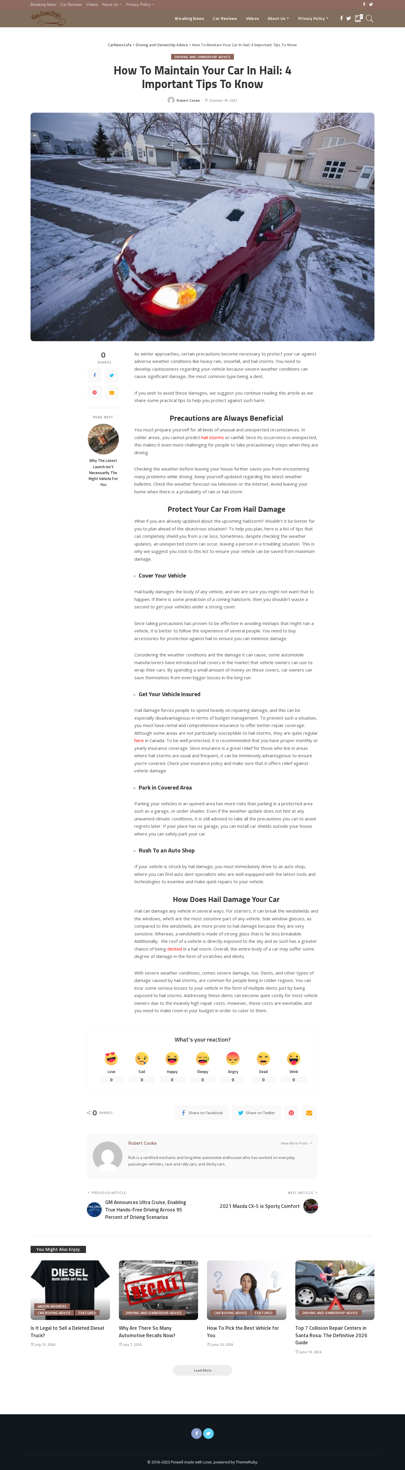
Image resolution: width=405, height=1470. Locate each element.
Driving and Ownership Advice (202, 57)
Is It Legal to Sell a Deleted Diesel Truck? (67, 1331)
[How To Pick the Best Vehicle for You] (246, 1290)
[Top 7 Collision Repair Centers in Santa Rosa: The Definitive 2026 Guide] (335, 1290)
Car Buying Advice (54, 1312)
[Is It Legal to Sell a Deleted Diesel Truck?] (70, 1290)
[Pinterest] (94, 392)
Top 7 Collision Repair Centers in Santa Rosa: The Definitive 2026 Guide (331, 1335)
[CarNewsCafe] (49, 18)
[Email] (112, 392)
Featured (87, 1312)
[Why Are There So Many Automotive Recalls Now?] (158, 1290)
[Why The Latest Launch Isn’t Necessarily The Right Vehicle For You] (103, 439)
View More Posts (294, 1143)
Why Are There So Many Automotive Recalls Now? (147, 1331)
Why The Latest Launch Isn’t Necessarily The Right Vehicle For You (103, 473)
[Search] (369, 18)
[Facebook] (364, 4)
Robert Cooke (188, 100)
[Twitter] (371, 4)
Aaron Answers (52, 1306)
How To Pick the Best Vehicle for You (243, 1331)
